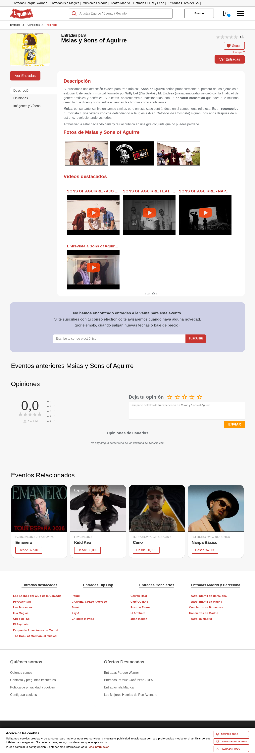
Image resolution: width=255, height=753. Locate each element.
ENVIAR (234, 424)
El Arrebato (137, 613)
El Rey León (21, 624)
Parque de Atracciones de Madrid (35, 630)
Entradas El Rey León (148, 3)
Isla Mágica (20, 613)
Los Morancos (23, 607)
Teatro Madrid (120, 3)
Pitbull (76, 595)
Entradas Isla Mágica (64, 3)
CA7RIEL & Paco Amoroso (89, 601)
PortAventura (22, 601)
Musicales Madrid (95, 3)
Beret (75, 607)
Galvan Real (138, 595)
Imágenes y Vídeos (26, 106)
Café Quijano (139, 601)
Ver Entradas (229, 59)
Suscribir (196, 338)
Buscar (199, 13)
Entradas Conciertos (156, 585)
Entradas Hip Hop (98, 585)
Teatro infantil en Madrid (205, 601)
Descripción (21, 90)
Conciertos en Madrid (203, 613)
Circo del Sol (21, 618)
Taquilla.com (19, 10)
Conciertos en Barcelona (206, 607)
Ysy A (75, 613)
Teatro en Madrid (200, 618)
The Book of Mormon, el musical (35, 635)
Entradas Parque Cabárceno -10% (128, 680)
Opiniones (20, 98)
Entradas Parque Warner (29, 3)
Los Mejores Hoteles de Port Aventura (130, 694)
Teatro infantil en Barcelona (208, 595)
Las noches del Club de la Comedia (37, 595)
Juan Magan (138, 618)
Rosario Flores (140, 607)
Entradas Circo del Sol (183, 3)
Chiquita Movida (83, 618)
